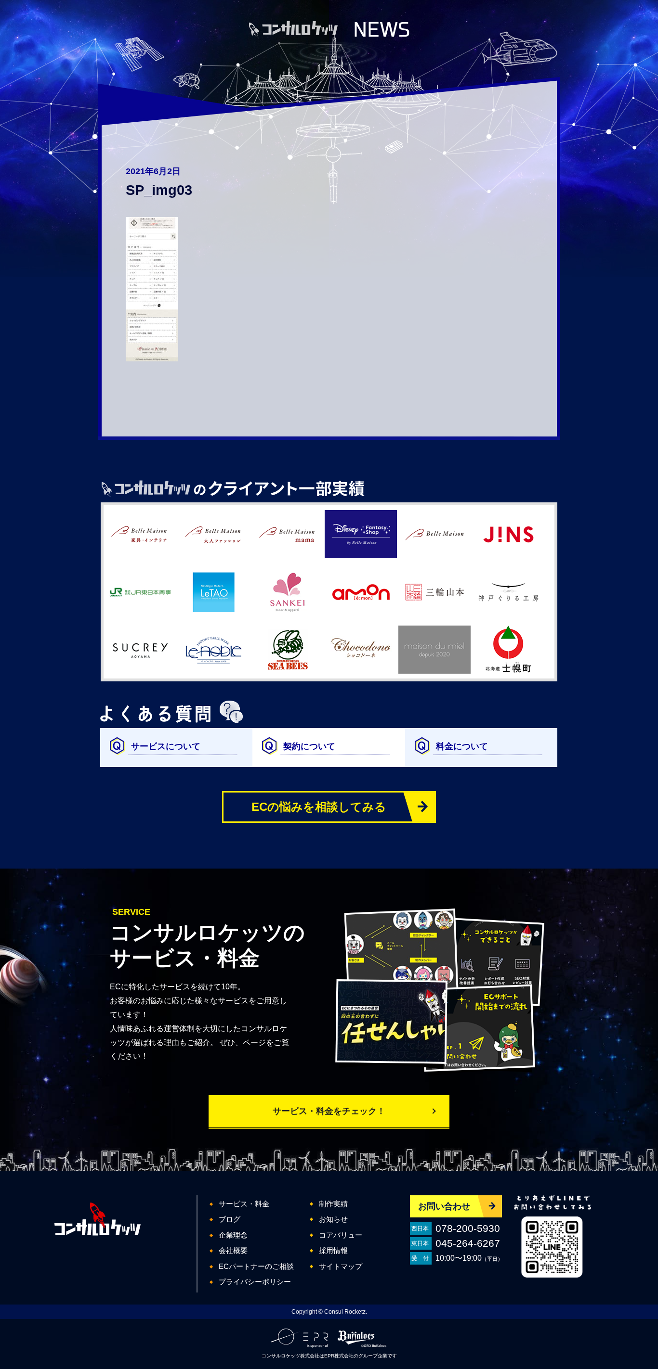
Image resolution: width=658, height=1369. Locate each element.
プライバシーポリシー (255, 1282)
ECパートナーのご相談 (256, 1266)
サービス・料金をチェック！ (329, 1111)
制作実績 (333, 1204)
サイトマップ (340, 1266)
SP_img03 (159, 190)
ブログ (229, 1219)
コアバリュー (340, 1235)
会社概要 (233, 1250)
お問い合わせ (444, 1206)
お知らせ (333, 1219)
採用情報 (333, 1250)
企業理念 (233, 1235)
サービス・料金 (244, 1204)
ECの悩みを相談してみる (318, 806)
